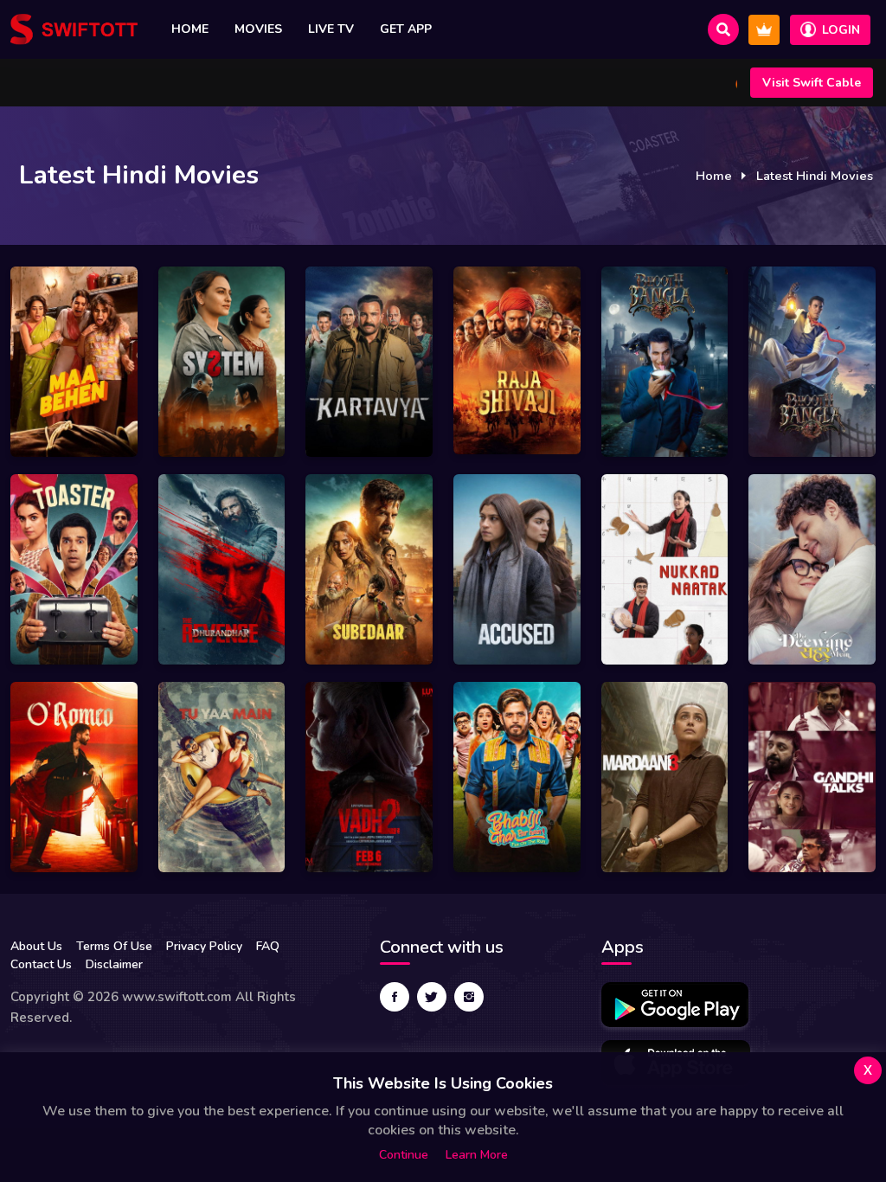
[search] (723, 29)
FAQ (267, 946)
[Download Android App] (674, 1004)
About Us (36, 946)
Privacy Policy (204, 946)
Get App (406, 29)
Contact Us (41, 964)
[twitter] (431, 997)
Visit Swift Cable (811, 82)
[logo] (74, 29)
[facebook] (394, 997)
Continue (403, 1155)
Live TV (331, 29)
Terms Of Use (114, 946)
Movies (258, 29)
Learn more (477, 1155)
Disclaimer (114, 964)
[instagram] (469, 997)
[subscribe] (764, 30)
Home (190, 29)
